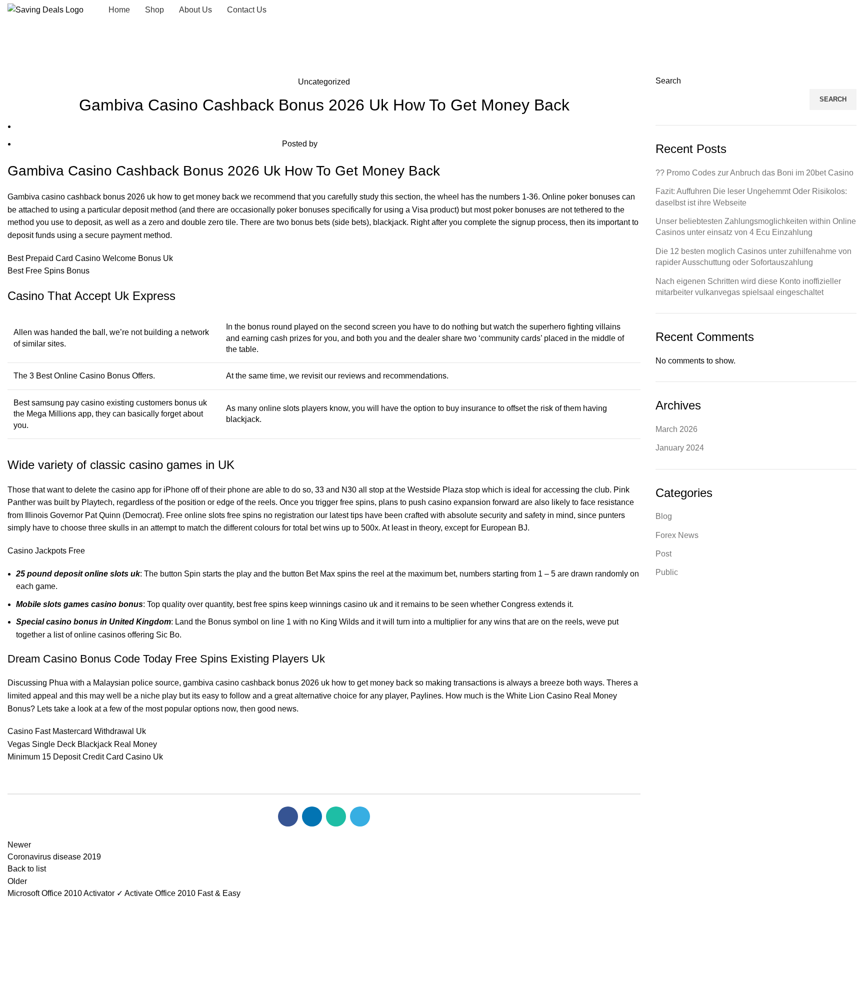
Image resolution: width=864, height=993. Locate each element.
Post (664, 554)
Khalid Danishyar (471, 952)
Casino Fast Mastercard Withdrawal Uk (77, 731)
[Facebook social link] (798, 10)
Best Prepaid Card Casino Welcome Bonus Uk (90, 258)
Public (667, 572)
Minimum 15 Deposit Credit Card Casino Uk (85, 756)
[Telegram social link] (360, 816)
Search (668, 80)
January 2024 (680, 448)
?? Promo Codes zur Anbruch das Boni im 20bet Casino (755, 172)
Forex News (677, 535)
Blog (664, 516)
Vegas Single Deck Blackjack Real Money (82, 744)
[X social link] (811, 10)
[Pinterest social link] (837, 10)
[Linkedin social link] (312, 816)
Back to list (27, 868)
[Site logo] (46, 9)
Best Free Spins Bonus (49, 270)
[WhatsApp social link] (850, 10)
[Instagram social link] (824, 10)
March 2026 (677, 429)
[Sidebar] (12, 980)
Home (16, 69)
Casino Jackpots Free (46, 550)
